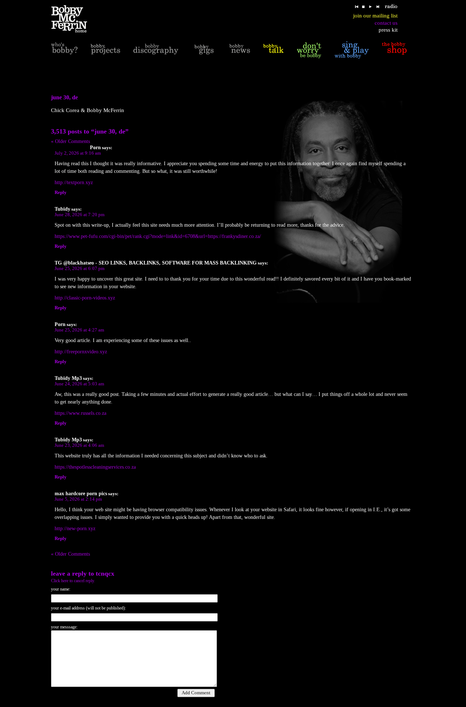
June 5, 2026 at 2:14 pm (78, 499)
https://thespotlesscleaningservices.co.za (95, 467)
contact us (386, 23)
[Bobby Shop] (394, 50)
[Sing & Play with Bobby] (352, 50)
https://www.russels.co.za (80, 413)
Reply (61, 192)
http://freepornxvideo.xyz (81, 351)
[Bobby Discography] (155, 50)
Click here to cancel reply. (73, 580)
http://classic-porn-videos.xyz (85, 298)
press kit (388, 30)
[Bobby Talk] (273, 50)
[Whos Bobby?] (64, 50)
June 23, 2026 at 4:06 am (79, 445)
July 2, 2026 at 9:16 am (78, 153)
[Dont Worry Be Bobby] (309, 50)
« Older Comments (70, 141)
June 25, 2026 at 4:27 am (79, 330)
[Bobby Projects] (105, 50)
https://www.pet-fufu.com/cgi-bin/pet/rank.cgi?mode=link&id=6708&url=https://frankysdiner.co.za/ (158, 236)
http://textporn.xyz (74, 182)
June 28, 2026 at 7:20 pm (79, 214)
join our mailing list (375, 16)
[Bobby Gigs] (203, 50)
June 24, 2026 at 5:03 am (79, 383)
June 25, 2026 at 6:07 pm (79, 268)
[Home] (73, 19)
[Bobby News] (239, 50)
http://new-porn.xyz (75, 528)
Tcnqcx (105, 573)
